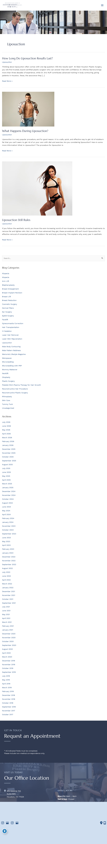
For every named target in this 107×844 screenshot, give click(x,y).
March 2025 (7, 484)
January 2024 (7, 522)
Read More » (7, 81)
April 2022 (6, 580)
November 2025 (8, 453)
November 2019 (8, 665)
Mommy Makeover (9, 370)
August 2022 (7, 568)
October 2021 (7, 599)
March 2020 (7, 657)
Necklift (5, 373)
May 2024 (6, 511)
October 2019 (7, 668)
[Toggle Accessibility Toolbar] (4, 831)
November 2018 (8, 699)
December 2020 (8, 634)
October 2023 (8, 530)
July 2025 (6, 468)
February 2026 (8, 441)
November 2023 (8, 526)
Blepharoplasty (8, 285)
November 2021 (8, 595)
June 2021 (6, 611)
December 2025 (8, 449)
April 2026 (6, 434)
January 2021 (7, 630)
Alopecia (5, 273)
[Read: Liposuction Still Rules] (37, 188)
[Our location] (104, 823)
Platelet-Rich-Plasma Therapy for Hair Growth (21, 385)
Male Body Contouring (11, 347)
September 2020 (9, 645)
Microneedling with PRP (12, 366)
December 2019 (8, 661)
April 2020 (6, 653)
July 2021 (6, 607)
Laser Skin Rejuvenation (12, 339)
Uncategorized (8, 408)
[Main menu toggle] (102, 5)
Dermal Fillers (8, 308)
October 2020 (8, 641)
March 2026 (7, 438)
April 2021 (6, 618)
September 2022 (9, 564)
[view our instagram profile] (3, 823)
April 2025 (6, 480)
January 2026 (7, 445)
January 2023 (7, 553)
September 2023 (9, 534)
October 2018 (7, 703)
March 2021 (7, 622)
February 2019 (8, 691)
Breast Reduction (9, 300)
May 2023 (6, 541)
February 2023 (8, 549)
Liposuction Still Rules (16, 220)
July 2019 (6, 676)
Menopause (6, 358)
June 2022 (6, 576)
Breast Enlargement (10, 289)
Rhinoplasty (7, 397)
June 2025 (6, 472)
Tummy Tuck (7, 404)
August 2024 (7, 503)
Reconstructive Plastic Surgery (15, 393)
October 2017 (7, 715)
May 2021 (6, 614)
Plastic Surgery (8, 381)
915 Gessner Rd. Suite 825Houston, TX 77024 (15, 794)
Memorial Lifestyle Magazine (14, 354)
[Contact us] (101, 823)
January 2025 (7, 488)
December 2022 (8, 557)
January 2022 (7, 588)
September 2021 (9, 603)
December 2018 (8, 695)
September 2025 (9, 461)
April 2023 (6, 545)
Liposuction (7, 62)
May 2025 (6, 476)
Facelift (5, 320)
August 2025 (7, 465)
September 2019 (9, 672)
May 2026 (6, 430)
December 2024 (8, 491)
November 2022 (8, 561)
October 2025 (8, 457)
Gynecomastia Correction (12, 323)
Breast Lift (6, 297)
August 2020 (7, 649)
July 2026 (6, 422)
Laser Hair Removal (10, 335)
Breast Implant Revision (12, 293)
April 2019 (6, 684)
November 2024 (8, 495)
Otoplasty (6, 377)
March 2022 (7, 584)
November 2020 (8, 638)
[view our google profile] (7, 823)
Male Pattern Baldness (11, 350)
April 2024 (6, 515)
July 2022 (6, 572)
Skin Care (6, 400)
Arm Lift (5, 281)
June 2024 (6, 507)
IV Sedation (7, 331)
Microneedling (8, 362)
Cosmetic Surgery (9, 304)
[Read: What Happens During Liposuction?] (28, 109)
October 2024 (8, 499)
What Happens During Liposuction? (25, 131)
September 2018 (9, 707)
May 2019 (6, 680)
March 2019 (7, 688)
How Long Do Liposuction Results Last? (27, 58)
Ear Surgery (7, 312)
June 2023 (6, 538)
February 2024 (8, 518)
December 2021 (8, 591)
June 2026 (6, 426)
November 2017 (8, 711)
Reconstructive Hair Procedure (15, 389)
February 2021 (8, 626)
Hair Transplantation (10, 327)
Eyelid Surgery (8, 316)
